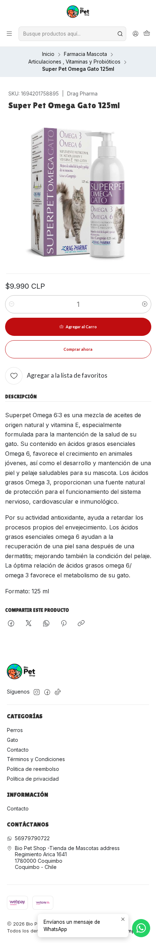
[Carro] (147, 34)
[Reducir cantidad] (11, 304)
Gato (12, 740)
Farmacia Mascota (85, 54)
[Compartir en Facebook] (11, 623)
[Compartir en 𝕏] (28, 623)
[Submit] (120, 34)
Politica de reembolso (33, 769)
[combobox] (72, 34)
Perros (15, 730)
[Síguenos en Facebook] (47, 692)
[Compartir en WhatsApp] (46, 623)
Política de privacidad (33, 779)
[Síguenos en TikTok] (57, 692)
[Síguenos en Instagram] (36, 692)
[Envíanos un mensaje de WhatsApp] (141, 928)
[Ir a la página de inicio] (78, 12)
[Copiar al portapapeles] (81, 623)
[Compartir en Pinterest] (64, 623)
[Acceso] (135, 34)
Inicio (48, 54)
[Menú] (9, 34)
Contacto (18, 750)
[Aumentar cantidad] (145, 304)
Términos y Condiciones (36, 759)
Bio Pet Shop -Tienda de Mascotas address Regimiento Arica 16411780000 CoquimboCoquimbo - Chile (67, 857)
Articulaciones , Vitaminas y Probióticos (74, 62)
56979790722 (32, 838)
